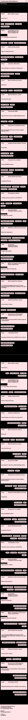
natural (17, 73)
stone (10, 90)
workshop (4, 59)
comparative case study (7, 274)
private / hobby (10, 24)
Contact (3, 714)
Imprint (2, 710)
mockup (23, 186)
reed (24, 221)
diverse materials (5, 186)
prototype (18, 24)
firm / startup (19, 57)
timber (10, 42)
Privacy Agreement (5, 712)
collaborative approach (7, 57)
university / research (20, 42)
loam (11, 136)
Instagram (3, 715)
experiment (4, 136)
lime (2, 24)
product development (7, 155)
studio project (5, 26)
